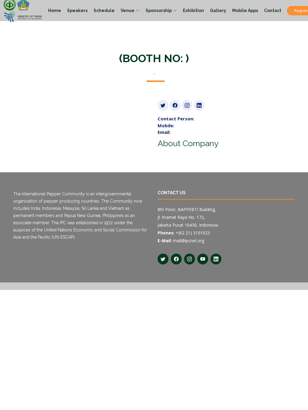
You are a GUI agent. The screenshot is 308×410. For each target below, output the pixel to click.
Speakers (77, 10)
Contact (272, 10)
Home (54, 10)
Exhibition (193, 10)
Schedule (104, 10)
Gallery (218, 10)
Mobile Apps (245, 10)
